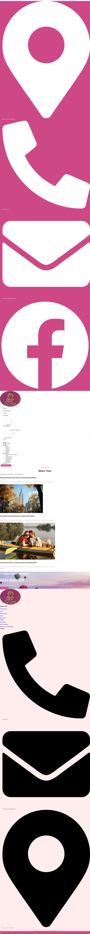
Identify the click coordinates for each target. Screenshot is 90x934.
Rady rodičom (6, 425)
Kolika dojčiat (9, 437)
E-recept (5, 412)
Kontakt (5, 438)
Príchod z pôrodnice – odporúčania (13, 429)
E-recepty (7, 448)
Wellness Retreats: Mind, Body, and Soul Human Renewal (18, 477)
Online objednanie (3, 613)
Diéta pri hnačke (8, 457)
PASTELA (54, 930)
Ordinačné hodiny (7, 410)
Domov (4, 408)
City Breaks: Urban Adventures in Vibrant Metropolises (17, 516)
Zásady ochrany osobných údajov (7, 626)
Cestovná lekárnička (9, 456)
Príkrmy (7, 455)
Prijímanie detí (8, 447)
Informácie (5, 415)
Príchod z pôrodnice (4, 624)
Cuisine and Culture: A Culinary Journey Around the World (18, 562)
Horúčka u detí (8, 461)
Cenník (7, 446)
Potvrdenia (8, 424)
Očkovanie (7, 451)
